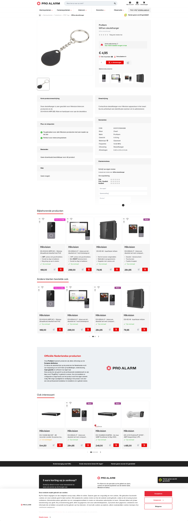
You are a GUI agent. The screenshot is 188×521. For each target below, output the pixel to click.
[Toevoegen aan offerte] (128, 63)
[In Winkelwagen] (60, 269)
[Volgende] (98, 336)
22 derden (58, 512)
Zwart (115, 131)
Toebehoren (58, 15)
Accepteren (158, 493)
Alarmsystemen (47, 15)
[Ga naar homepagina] (39, 15)
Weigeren (158, 506)
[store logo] (48, 3)
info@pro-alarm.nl (143, 10)
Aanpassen (157, 500)
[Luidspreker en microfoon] (39, 220)
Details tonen (43, 517)
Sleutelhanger (118, 147)
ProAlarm (116, 134)
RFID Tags (66, 15)
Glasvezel (117, 141)
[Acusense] (98, 426)
